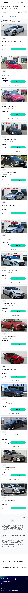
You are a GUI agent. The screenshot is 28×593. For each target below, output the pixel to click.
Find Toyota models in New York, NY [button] (12, 562)
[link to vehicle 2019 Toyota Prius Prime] (14, 62)
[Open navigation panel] (25, 2)
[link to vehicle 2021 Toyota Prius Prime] (14, 226)
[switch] (25, 12)
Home (3, 16)
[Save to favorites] (3, 25)
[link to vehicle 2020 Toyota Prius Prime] (14, 95)
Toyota (13, 16)
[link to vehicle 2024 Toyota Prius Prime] (14, 194)
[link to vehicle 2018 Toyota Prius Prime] (14, 259)
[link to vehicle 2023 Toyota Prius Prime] (14, 30)
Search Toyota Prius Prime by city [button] (13, 568)
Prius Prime (18, 17)
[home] (9, 2)
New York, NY (24, 17)
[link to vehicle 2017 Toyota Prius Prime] (14, 161)
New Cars (7, 17)
